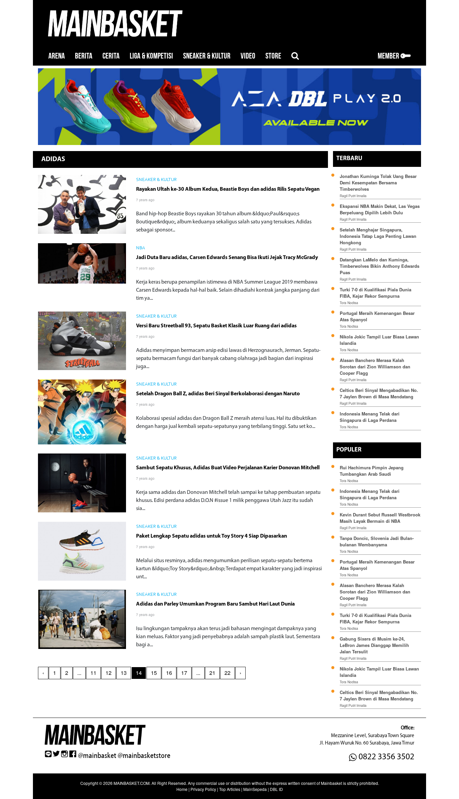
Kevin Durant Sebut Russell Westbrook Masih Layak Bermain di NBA (380, 517)
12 (109, 673)
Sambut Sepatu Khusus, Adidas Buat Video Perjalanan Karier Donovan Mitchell (228, 468)
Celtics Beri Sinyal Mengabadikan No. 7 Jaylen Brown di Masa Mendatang (379, 393)
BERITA (83, 56)
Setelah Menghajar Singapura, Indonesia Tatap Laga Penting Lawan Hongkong (378, 236)
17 (184, 673)
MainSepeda (255, 789)
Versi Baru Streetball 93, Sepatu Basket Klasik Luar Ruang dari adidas (216, 326)
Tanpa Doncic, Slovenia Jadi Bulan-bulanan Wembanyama (377, 541)
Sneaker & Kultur (156, 180)
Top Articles (229, 789)
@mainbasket (97, 755)
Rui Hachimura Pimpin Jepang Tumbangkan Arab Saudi (372, 470)
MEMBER (389, 56)
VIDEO (248, 56)
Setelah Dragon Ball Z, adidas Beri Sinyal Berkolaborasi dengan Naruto (218, 394)
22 (227, 673)
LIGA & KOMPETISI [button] (151, 56)
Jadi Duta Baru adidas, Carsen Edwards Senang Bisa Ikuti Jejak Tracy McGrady (227, 257)
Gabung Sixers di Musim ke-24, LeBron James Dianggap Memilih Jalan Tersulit (374, 645)
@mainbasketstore (144, 755)
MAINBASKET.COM (132, 783)
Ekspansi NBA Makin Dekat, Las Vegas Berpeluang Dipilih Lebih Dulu (380, 209)
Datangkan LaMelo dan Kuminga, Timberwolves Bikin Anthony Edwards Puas (379, 266)
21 (212, 673)
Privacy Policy (203, 789)
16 (169, 673)
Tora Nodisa (349, 302)
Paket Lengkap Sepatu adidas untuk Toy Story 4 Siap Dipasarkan (211, 536)
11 (93, 673)
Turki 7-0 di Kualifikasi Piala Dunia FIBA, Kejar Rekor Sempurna (375, 292)
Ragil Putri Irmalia (353, 195)
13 (124, 673)
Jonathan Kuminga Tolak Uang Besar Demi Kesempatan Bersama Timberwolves (378, 182)
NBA (140, 248)
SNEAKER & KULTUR (207, 56)
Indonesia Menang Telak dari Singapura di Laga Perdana (370, 416)
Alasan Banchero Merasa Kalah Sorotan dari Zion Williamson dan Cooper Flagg (375, 366)
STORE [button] (273, 56)
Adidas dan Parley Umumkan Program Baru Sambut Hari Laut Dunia (215, 604)
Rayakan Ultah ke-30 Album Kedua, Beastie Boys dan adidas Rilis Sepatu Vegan (228, 189)
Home (181, 789)
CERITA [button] (111, 56)
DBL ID (276, 789)
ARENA (56, 56)
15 (154, 673)
